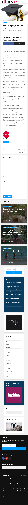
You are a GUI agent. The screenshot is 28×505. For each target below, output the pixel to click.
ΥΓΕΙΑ (7, 376)
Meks (15, 502)
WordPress (22, 502)
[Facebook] (3, 458)
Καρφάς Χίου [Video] (10, 291)
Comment (4, 160)
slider (5, 206)
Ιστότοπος (4, 186)
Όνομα (4, 176)
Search (14, 272)
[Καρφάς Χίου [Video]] (14, 255)
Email (4, 181)
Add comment (18, 30)
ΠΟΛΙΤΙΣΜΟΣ (10, 227)
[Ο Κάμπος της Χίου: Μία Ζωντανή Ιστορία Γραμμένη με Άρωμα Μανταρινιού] (14, 234)
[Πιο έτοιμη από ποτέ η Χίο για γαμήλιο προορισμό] (14, 213)
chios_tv (6, 30)
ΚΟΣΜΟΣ (8, 360)
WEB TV (8, 349)
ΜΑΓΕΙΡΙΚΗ (9, 363)
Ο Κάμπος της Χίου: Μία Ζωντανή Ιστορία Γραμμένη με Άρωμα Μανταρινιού (12, 288)
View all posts (6, 142)
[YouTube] (6, 458)
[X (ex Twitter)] (9, 458)
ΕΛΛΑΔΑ (4, 22)
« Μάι (3, 496)
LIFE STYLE (8, 339)
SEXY (7, 341)
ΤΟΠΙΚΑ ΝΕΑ (10, 206)
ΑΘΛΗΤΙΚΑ (8, 352)
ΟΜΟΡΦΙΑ (8, 366)
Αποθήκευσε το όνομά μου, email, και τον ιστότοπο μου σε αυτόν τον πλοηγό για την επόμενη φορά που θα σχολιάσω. (13, 192)
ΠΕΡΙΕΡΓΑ (8, 368)
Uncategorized (9, 347)
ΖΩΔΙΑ (7, 358)
